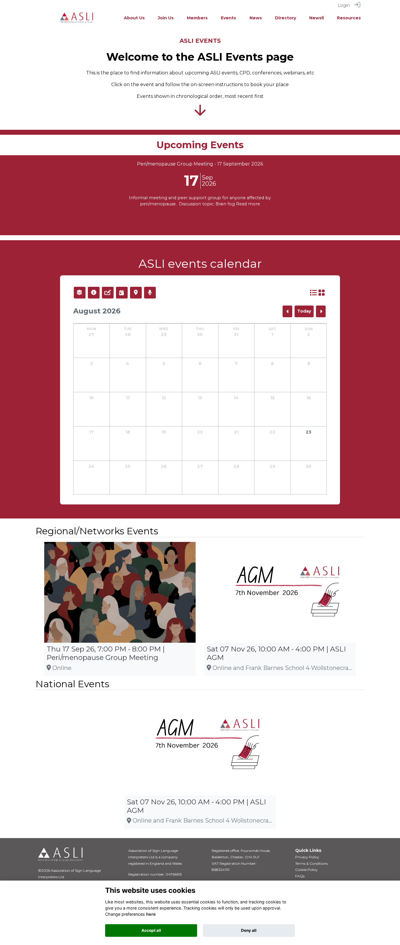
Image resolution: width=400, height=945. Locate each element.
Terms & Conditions (311, 863)
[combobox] (80, 292)
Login (344, 5)
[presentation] (8, 192)
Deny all (249, 930)
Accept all (151, 930)
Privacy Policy (307, 857)
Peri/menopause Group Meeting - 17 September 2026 (200, 164)
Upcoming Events (200, 145)
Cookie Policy (306, 869)
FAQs (300, 876)
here (151, 914)
